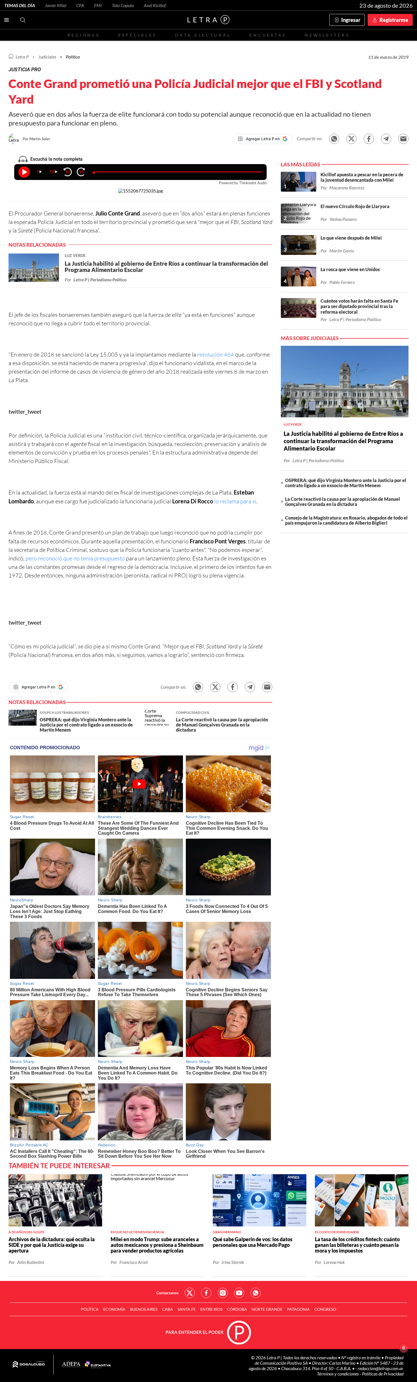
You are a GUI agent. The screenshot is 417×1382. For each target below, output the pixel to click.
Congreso (325, 1309)
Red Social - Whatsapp (255, 1293)
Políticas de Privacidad (382, 1373)
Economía (114, 1309)
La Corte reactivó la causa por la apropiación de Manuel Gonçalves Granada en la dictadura (342, 501)
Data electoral (203, 35)
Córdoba (237, 1309)
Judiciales (47, 56)
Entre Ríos (211, 1309)
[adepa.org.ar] (71, 1365)
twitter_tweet (25, 411)
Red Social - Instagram (223, 1293)
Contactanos (167, 1292)
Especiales (137, 35)
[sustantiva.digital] (98, 1364)
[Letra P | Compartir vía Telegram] (386, 139)
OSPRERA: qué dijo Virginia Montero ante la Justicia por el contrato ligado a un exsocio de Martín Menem (345, 483)
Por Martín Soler (36, 138)
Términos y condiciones (338, 1373)
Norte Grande (267, 1309)
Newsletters (327, 35)
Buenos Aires (143, 1309)
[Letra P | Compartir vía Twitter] (351, 139)
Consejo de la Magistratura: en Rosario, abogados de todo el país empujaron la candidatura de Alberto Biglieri (346, 520)
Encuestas (267, 35)
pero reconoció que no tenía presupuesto (75, 558)
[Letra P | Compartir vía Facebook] (369, 139)
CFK (80, 5)
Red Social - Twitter (190, 1293)
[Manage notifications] (403, 1348)
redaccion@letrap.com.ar (380, 1368)
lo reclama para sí (235, 501)
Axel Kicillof (155, 5)
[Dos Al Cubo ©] (29, 1364)
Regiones (84, 35)
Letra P (22, 56)
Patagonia (298, 1309)
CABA (167, 1309)
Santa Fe (187, 1309)
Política (73, 56)
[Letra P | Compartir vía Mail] (403, 139)
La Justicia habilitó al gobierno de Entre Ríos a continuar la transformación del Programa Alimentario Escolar (343, 441)
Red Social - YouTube (239, 1293)
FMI (98, 5)
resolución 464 (215, 354)
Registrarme (394, 20)
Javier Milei (55, 5)
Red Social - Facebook (206, 1293)
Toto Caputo (123, 5)
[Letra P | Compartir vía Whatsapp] (334, 139)
